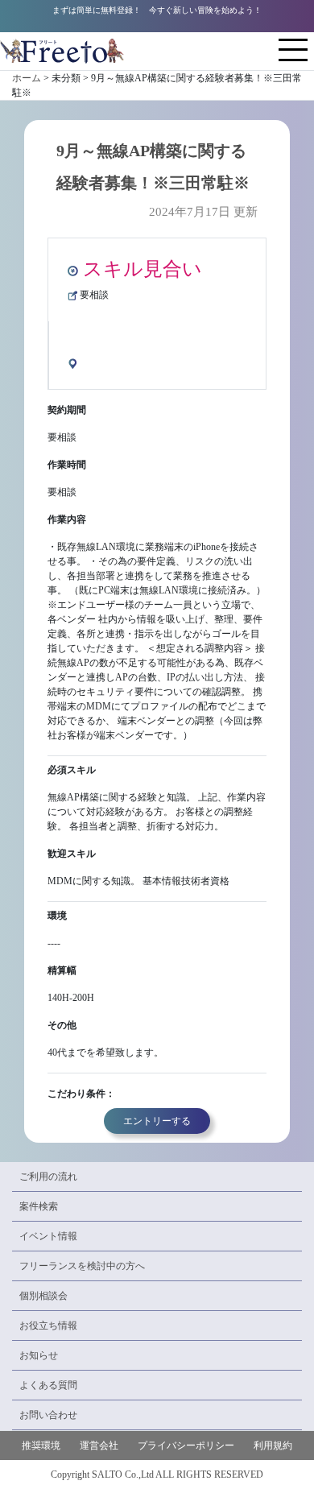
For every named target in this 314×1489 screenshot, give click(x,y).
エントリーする (157, 1121)
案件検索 (38, 1206)
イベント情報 (48, 1236)
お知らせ (38, 1355)
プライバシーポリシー (186, 1445)
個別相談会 (43, 1295)
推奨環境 (41, 1445)
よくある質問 (48, 1385)
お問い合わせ (48, 1415)
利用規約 (273, 1445)
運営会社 (99, 1445)
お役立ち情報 (48, 1325)
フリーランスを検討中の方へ (82, 1266)
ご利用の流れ (48, 1176)
